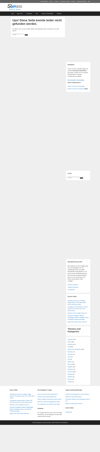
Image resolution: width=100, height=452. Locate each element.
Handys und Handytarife (47, 13)
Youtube (70, 381)
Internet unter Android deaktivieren (47, 396)
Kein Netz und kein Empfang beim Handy (49, 401)
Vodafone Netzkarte (73, 287)
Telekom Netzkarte (73, 284)
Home (12, 13)
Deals (69, 342)
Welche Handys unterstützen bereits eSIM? (49, 399)
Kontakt (56, 1)
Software (70, 374)
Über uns (51, 1)
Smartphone (29, 13)
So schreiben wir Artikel (65, 1)
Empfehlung (71, 344)
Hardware (59, 13)
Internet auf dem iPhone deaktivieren (48, 394)
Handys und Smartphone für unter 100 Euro (77, 394)
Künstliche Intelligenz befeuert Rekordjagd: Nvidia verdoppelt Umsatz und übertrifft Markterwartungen (78, 317)
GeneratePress (64, 422)
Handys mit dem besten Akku (73, 396)
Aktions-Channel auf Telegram (76, 89)
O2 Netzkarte (71, 289)
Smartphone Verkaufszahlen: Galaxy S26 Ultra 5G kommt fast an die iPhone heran (78, 308)
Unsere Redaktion (44, 1)
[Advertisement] (78, 51)
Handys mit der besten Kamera (73, 403)
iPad (69, 359)
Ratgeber (70, 366)
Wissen (70, 379)
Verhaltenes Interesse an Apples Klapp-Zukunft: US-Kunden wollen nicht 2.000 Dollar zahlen (77, 302)
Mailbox (70, 361)
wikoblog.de (68, 412)
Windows (70, 376)
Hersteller (70, 354)
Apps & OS (19, 13)
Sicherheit (70, 371)
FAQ (37, 13)
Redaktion (70, 369)
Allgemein (70, 339)
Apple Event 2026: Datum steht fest (77, 322)
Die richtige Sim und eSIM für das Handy (49, 404)
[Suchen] (26, 35)
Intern (69, 357)
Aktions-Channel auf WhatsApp (76, 86)
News (89, 1)
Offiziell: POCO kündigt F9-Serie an (77, 313)
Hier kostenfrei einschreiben (76, 80)
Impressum (73, 1)
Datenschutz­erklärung (81, 1)
